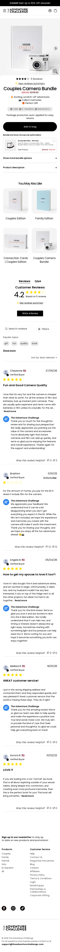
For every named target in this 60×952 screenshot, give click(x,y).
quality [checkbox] (24, 343)
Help (32, 853)
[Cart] (55, 10)
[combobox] (44, 357)
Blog (32, 864)
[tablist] (30, 281)
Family (5, 857)
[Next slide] (56, 48)
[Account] (50, 10)
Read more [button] (10, 411)
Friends (5, 860)
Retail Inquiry (37, 885)
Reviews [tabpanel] (24, 281)
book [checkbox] (34, 343)
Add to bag (30, 126)
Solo (4, 864)
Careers (34, 867)
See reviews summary (31, 83)
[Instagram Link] (13, 908)
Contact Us (36, 857)
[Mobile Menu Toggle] (5, 10)
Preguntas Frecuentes (42, 860)
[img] (17, 79)
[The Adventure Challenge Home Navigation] (30, 927)
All (3, 871)
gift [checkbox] (6, 343)
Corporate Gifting (39, 895)
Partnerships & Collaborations (38, 890)
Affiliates (35, 871)
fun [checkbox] (14, 343)
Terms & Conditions (41, 878)
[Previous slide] (4, 48)
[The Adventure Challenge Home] (19, 10)
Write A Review (30, 313)
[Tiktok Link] (22, 908)
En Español (7, 867)
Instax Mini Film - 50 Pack (28, 140)
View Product (23, 150)
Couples (6, 853)
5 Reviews (36, 79)
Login (33, 882)
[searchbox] (19, 328)
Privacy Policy (37, 875)
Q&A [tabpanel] (38, 281)
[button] (48, 460)
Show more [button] (9, 350)
